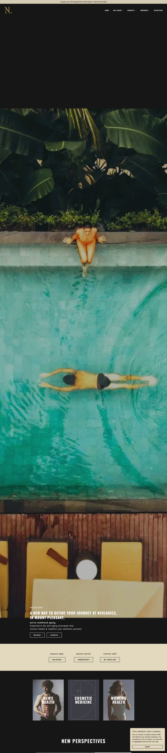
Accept (147, 747)
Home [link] (107, 10)
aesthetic (54, 635)
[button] (117, 10)
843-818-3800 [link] (36, 607)
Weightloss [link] (158, 10)
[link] (8, 10)
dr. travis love (110, 660)
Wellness (37, 635)
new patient (57, 660)
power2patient (83, 660)
